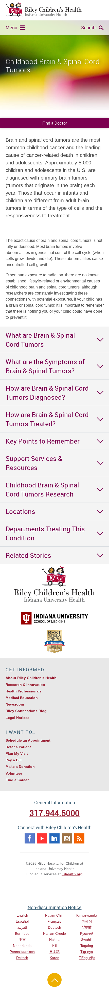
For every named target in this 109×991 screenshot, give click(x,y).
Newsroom (15, 704)
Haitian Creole (54, 933)
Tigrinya (86, 952)
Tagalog (86, 946)
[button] (54, 340)
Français (54, 921)
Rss (79, 838)
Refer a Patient (18, 747)
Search (88, 27)
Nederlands (22, 946)
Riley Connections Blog (26, 711)
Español (22, 921)
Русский (86, 933)
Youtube (42, 838)
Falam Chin (54, 915)
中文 (22, 940)
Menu (11, 27)
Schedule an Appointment (28, 740)
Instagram (67, 838)
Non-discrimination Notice (55, 907)
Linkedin (54, 838)
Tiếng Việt (87, 958)
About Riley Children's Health (31, 678)
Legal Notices (17, 718)
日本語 (54, 952)
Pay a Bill (14, 760)
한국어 (86, 921)
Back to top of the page (54, 980)
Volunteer (14, 773)
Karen (54, 958)
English (22, 915)
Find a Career (17, 780)
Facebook (30, 838)
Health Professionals (24, 691)
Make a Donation (20, 767)
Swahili (86, 940)
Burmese (22, 933)
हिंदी (54, 946)
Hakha (54, 940)
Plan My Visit (17, 753)
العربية (22, 927)
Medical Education (22, 698)
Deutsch (54, 927)
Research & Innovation (25, 685)
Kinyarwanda (86, 915)
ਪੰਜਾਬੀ (86, 927)
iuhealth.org (72, 874)
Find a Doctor (54, 123)
